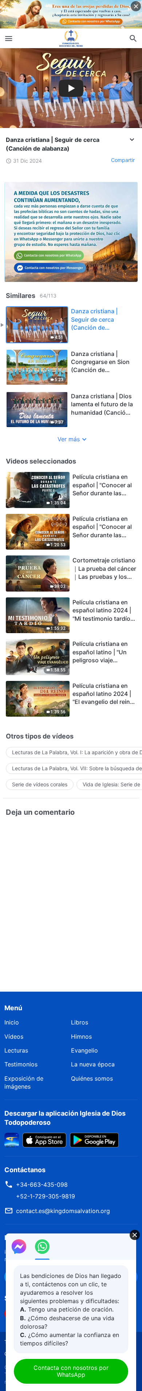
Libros (79, 1022)
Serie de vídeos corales (39, 784)
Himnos (81, 1036)
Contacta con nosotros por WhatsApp (71, 1371)
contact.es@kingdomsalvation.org (63, 1210)
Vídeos (13, 1036)
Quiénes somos (92, 1078)
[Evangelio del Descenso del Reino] (71, 38)
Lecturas (16, 1050)
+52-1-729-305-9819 (45, 1196)
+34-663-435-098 (42, 1184)
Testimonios (21, 1064)
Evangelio (84, 1050)
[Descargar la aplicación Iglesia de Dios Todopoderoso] (11, 1139)
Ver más (69, 439)
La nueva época (93, 1064)
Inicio (11, 1022)
